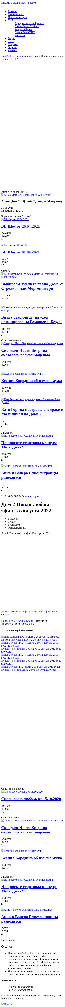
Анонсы (12, 50)
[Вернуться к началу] (6, 1004)
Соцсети (13, 44)
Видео (11, 38)
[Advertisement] (32, 93)
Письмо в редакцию (12, 2)
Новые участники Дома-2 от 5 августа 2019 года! (29, 669)
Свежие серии (16, 14)
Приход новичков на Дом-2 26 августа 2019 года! (29, 639)
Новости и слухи (17, 17)
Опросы (12, 47)
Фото (11, 41)
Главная (12, 11)
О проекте (30, 2)
